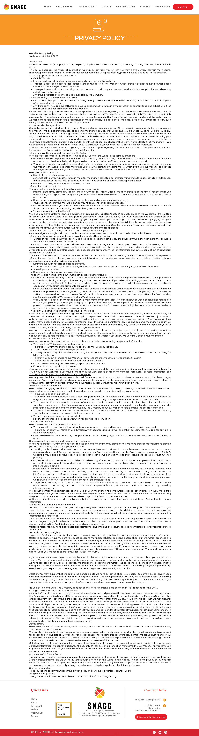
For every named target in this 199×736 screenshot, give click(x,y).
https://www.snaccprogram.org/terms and (99, 430)
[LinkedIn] (154, 732)
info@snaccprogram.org (139, 145)
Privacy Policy (77, 732)
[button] (106, 6)
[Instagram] (165, 732)
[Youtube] (160, 732)
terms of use (97, 524)
